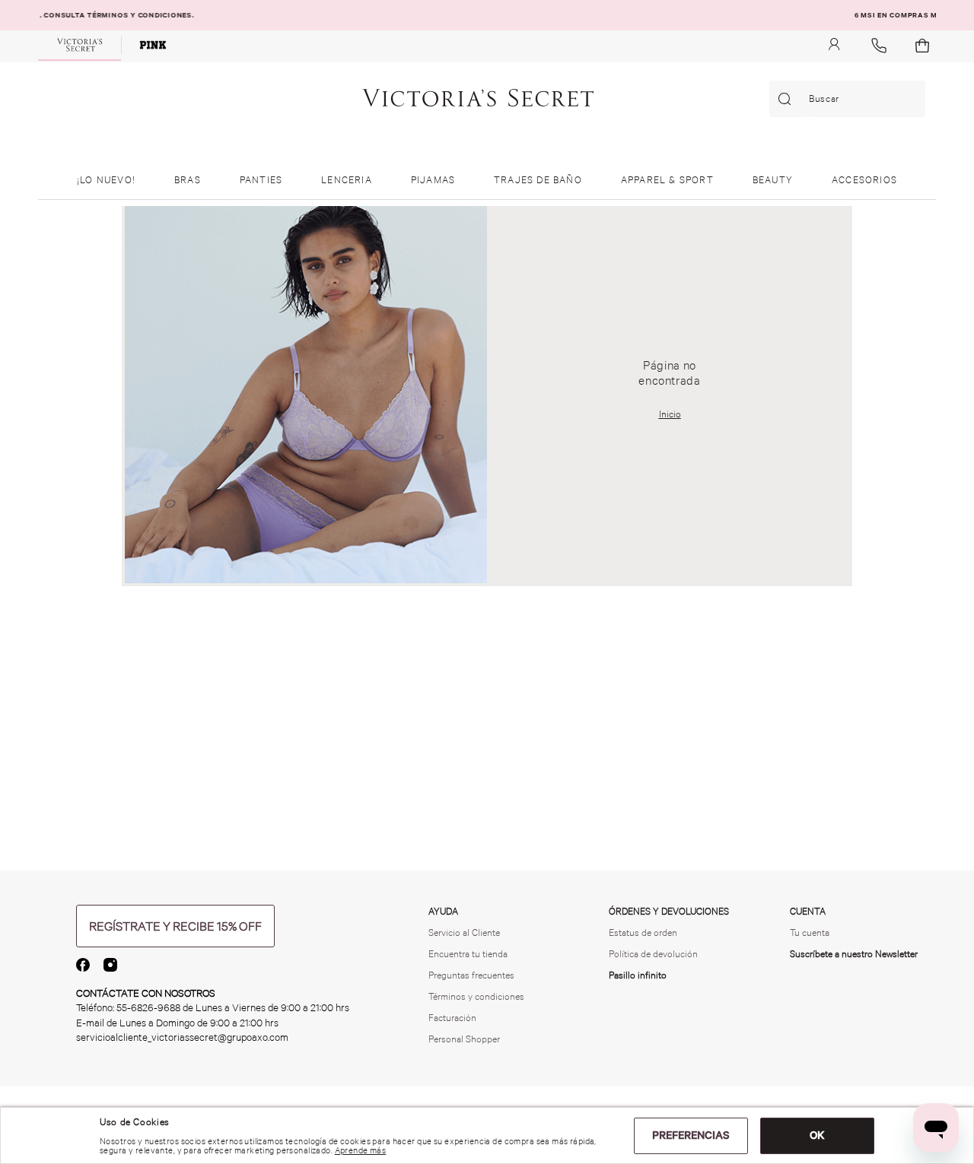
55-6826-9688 (148, 1007)
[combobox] (847, 99)
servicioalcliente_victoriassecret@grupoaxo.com (182, 1037)
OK (817, 1135)
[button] (175, 926)
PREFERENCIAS (691, 1135)
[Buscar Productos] (787, 99)
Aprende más (361, 1150)
